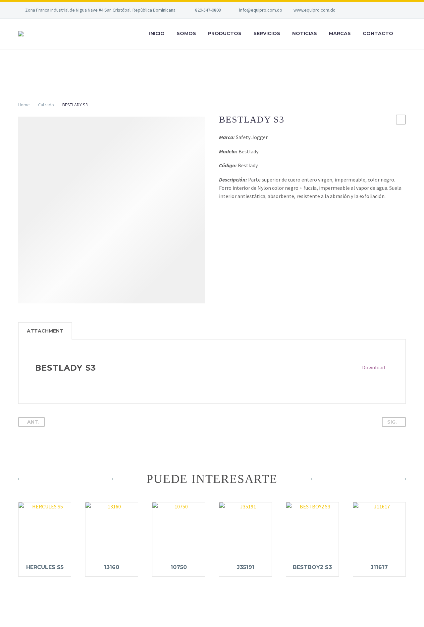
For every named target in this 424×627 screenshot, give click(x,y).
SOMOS (186, 33)
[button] (401, 120)
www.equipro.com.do (314, 10)
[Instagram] (402, 10)
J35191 (245, 567)
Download (373, 367)
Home (24, 105)
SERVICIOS (266, 33)
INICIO (157, 33)
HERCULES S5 (45, 567)
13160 (111, 567)
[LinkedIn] (393, 10)
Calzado (46, 105)
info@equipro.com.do (260, 10)
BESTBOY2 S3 (312, 567)
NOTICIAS (304, 33)
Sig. (392, 422)
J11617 (379, 567)
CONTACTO (378, 33)
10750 (179, 567)
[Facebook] (383, 10)
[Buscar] (405, 33)
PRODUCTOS (224, 33)
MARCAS (340, 33)
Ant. (33, 422)
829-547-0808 (208, 10)
